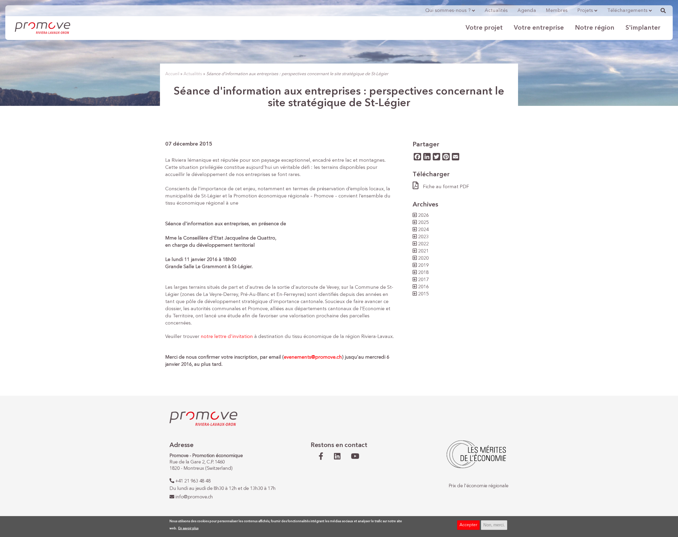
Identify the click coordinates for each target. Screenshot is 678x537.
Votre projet (484, 28)
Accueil (172, 74)
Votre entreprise (539, 28)
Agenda (527, 10)
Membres (557, 10)
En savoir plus (188, 528)
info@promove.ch (194, 497)
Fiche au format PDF (446, 186)
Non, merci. (494, 525)
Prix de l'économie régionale (478, 486)
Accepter (468, 525)
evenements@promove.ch (313, 357)
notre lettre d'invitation (227, 336)
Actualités (496, 10)
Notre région (594, 28)
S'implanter (643, 28)
